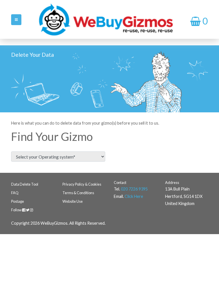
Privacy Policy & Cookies (81, 184)
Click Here (134, 196)
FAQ (15, 192)
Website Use (72, 201)
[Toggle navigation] (16, 19)
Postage (17, 201)
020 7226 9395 (134, 188)
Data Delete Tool (24, 184)
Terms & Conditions (78, 192)
